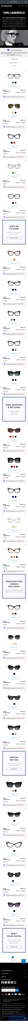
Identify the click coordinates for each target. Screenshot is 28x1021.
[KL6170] (14, 313)
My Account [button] (5, 973)
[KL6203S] (14, 460)
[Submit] (17, 990)
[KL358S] (14, 637)
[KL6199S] (14, 667)
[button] (23, 6)
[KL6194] (14, 136)
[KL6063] (14, 844)
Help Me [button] (4, 976)
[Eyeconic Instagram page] (9, 983)
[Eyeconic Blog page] (15, 983)
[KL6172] (14, 196)
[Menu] (2, 6)
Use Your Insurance (11, 96)
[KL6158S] (14, 904)
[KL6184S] (14, 814)
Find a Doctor (14, 946)
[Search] (19, 6)
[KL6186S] (14, 697)
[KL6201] (14, 490)
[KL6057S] (14, 784)
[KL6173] (14, 283)
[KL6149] (14, 343)
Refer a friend (11, 2)
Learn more (18, 55)
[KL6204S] (14, 373)
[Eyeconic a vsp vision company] (10, 6)
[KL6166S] (14, 874)
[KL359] (14, 520)
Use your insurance (6, 52)
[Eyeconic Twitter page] (6, 983)
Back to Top (23, 961)
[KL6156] (14, 76)
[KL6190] (14, 550)
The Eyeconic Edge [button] (6, 970)
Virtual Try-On (14, 86)
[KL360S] (14, 106)
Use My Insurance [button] (14, 237)
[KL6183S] (14, 430)
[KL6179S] (14, 727)
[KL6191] (14, 607)
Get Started (14, 768)
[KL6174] (14, 253)
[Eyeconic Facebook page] (2, 983)
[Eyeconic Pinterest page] (12, 983)
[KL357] (14, 166)
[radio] (13, 83)
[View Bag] (26, 6)
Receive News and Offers (8, 987)
